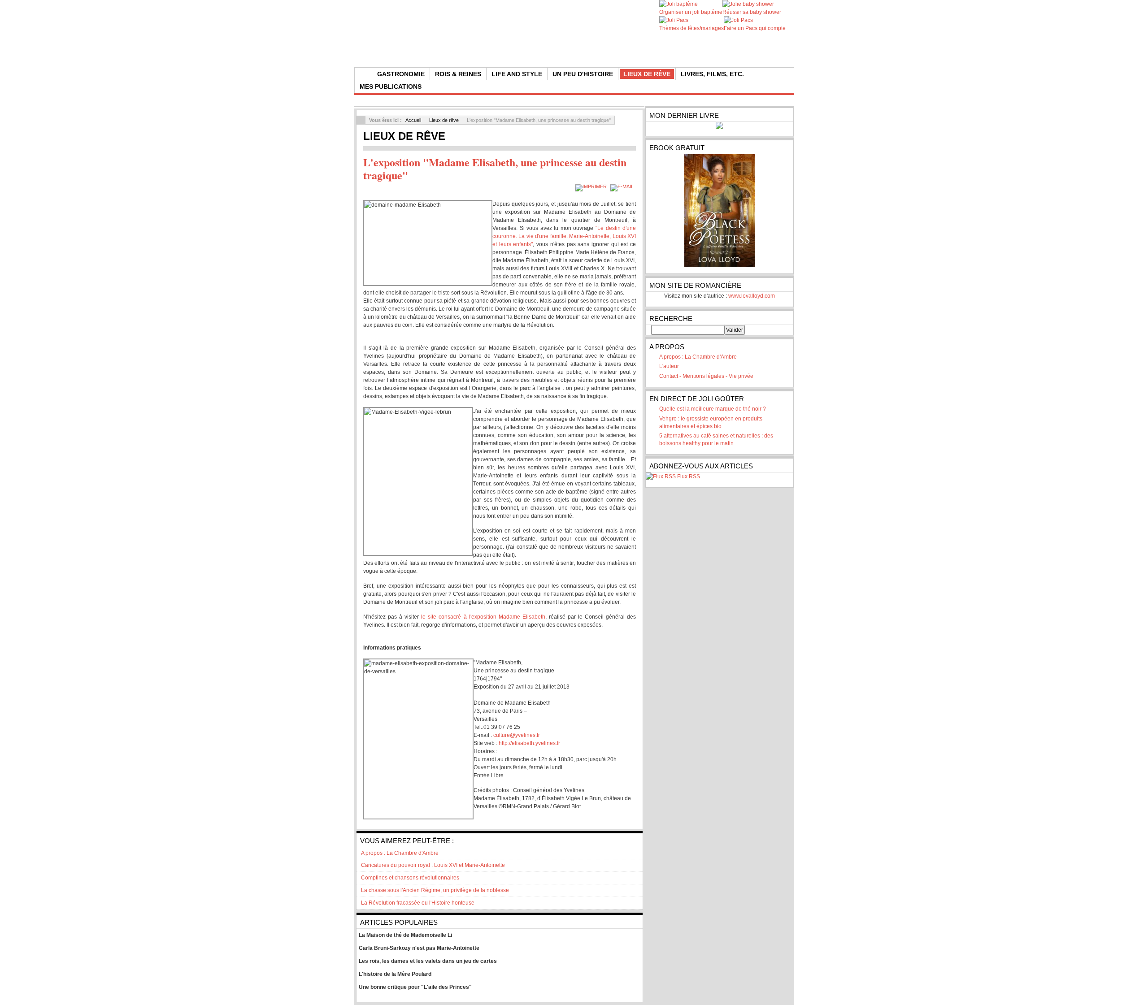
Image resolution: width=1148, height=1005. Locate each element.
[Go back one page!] (361, 120)
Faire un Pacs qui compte (755, 28)
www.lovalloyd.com (751, 296)
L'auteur (669, 366)
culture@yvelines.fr (516, 735)
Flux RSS (688, 476)
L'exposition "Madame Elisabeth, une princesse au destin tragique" (494, 168)
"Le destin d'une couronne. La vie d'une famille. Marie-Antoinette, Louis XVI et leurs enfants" (564, 236)
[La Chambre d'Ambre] (525, 45)
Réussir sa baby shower (751, 12)
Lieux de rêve (444, 120)
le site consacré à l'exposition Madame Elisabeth (483, 617)
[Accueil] (363, 74)
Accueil (413, 120)
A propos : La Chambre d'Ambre (698, 357)
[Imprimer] (592, 186)
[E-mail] (623, 186)
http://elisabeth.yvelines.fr (529, 743)
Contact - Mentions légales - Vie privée (706, 376)
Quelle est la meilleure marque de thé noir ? (712, 409)
